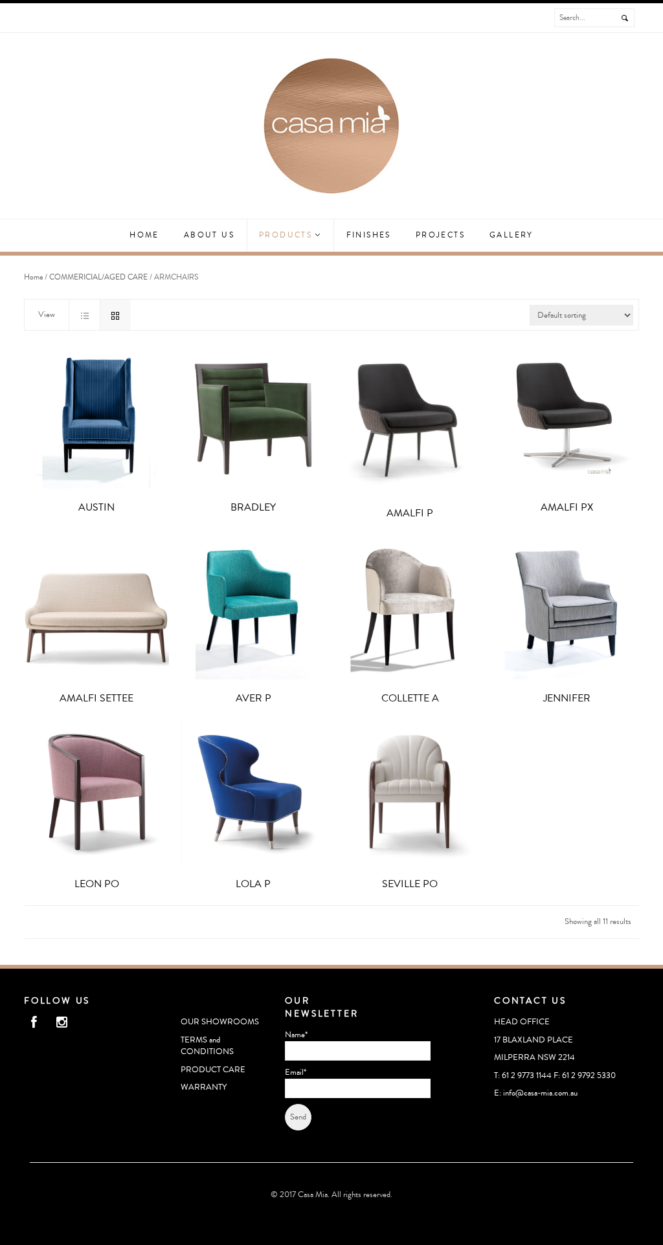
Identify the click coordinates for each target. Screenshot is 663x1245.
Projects (440, 235)
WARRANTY (204, 1087)
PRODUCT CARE (213, 1069)
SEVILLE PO (410, 884)
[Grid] (115, 315)
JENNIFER (566, 698)
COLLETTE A (410, 698)
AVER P (253, 698)
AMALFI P (410, 513)
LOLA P (253, 884)
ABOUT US (209, 235)
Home (144, 235)
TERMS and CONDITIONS (207, 1046)
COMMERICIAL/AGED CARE (98, 277)
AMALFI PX (567, 507)
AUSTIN (96, 507)
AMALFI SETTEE (96, 698)
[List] (84, 315)
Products (287, 235)
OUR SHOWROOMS (220, 1022)
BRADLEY (253, 507)
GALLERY (511, 235)
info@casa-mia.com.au (540, 1093)
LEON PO (96, 884)
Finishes (368, 235)
